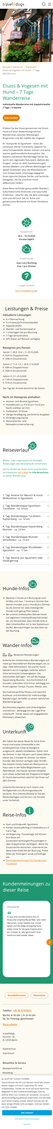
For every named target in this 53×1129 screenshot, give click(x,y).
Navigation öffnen (49, 4)
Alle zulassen (27, 1112)
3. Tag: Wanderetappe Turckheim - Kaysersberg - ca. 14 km (22, 517)
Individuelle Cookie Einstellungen (27, 1119)
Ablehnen (27, 1124)
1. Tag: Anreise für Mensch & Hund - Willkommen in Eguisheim (23, 496)
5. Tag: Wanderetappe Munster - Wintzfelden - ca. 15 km (21, 538)
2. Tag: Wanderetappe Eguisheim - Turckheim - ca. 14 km (22, 507)
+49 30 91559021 (22, 1010)
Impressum (8, 1053)
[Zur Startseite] (13, 4)
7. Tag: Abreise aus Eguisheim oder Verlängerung (23, 559)
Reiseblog (8, 1072)
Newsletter (39, 995)
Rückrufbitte (10, 1024)
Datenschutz (9, 1048)
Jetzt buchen (11, 117)
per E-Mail (23, 472)
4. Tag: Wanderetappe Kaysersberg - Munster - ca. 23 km (23, 528)
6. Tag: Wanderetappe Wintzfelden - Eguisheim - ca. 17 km (23, 549)
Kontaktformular (17, 995)
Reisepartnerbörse (12, 1068)
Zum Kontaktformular (26, 290)
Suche (44, 4)
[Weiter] (49, 942)
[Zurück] (3, 942)
